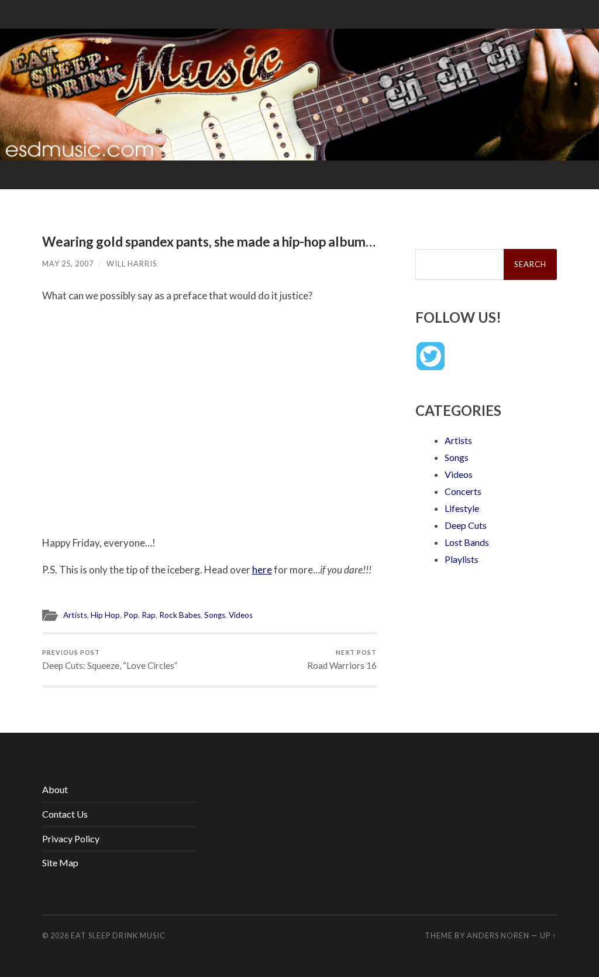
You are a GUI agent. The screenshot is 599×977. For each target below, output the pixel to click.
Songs (214, 615)
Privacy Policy (70, 838)
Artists (75, 615)
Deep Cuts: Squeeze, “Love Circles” (109, 659)
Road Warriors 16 (342, 659)
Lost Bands (467, 542)
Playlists (461, 559)
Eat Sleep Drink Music (118, 935)
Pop (130, 615)
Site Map (60, 862)
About (55, 789)
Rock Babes (180, 615)
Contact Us (65, 813)
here (262, 569)
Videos (241, 615)
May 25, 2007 (68, 263)
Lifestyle (462, 508)
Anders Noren (498, 935)
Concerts (463, 491)
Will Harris (131, 263)
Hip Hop (105, 615)
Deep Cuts (466, 525)
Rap (149, 615)
